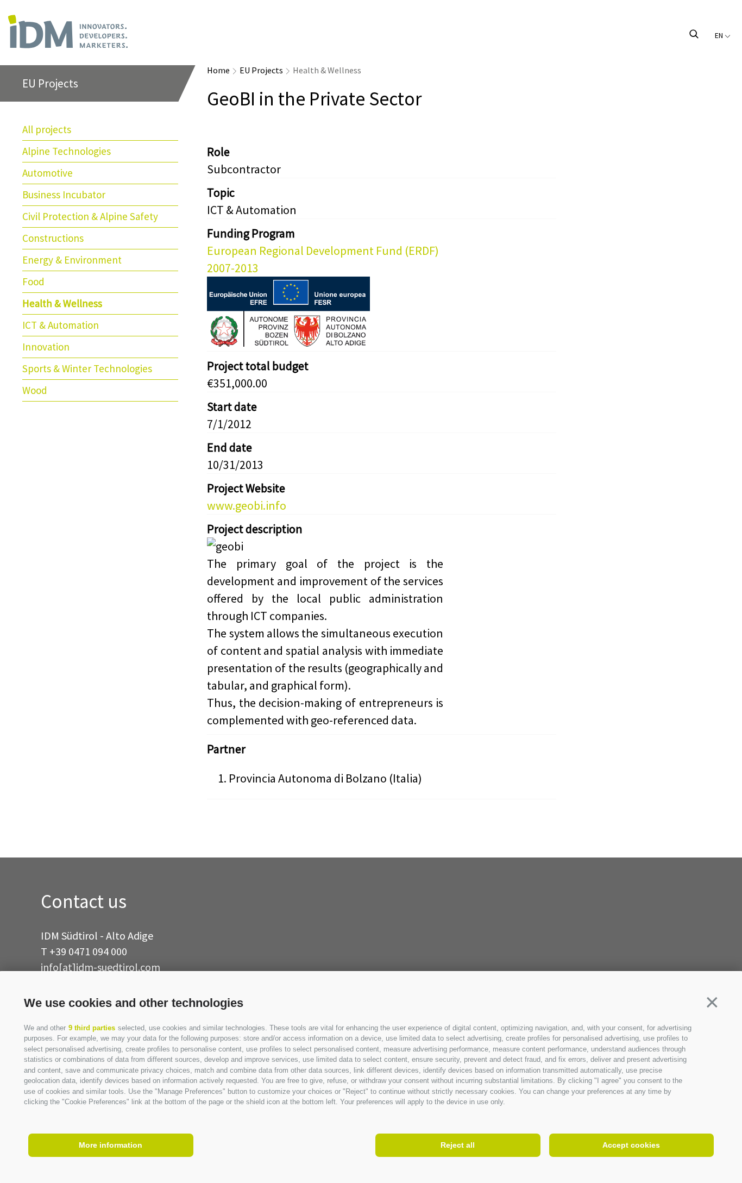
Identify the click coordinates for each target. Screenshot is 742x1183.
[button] (712, 1002)
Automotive (47, 172)
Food (33, 281)
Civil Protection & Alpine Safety (90, 216)
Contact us (84, 901)
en (720, 35)
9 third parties (91, 1028)
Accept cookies (631, 1145)
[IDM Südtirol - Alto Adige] (112, 31)
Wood (34, 390)
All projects (46, 129)
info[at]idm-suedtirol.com (100, 967)
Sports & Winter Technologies (87, 368)
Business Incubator (63, 194)
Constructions (53, 238)
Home (218, 70)
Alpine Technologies (66, 151)
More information (110, 1145)
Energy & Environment (72, 259)
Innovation (46, 346)
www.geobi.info (246, 505)
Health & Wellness (62, 303)
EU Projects (261, 70)
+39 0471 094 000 (88, 951)
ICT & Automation (60, 324)
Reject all (458, 1145)
